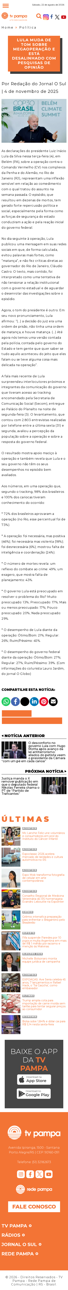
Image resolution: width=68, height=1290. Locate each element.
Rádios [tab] (11, 1235)
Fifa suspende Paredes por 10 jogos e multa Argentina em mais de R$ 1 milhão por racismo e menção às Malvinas (44, 942)
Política (28, 27)
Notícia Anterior (25, 735)
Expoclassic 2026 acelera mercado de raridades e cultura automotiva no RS (42, 857)
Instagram (46, 17)
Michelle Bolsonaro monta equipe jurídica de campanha (41, 960)
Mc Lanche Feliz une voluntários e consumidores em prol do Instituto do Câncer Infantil (43, 836)
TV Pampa (14, 20)
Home (8, 27)
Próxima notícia (44, 771)
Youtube (63, 17)
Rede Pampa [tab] (18, 1254)
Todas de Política (32, 721)
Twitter (57, 17)
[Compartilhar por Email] (53, 701)
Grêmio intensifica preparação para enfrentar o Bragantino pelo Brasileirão (43, 919)
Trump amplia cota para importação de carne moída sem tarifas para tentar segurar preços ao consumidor (44, 1005)
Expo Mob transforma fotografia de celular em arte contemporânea (43, 878)
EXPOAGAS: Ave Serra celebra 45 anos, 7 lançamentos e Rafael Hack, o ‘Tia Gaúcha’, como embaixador (44, 984)
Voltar (18, 713)
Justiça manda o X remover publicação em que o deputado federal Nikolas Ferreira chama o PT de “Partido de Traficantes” (20, 786)
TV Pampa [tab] (14, 1226)
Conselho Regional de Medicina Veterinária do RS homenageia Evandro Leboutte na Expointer (43, 898)
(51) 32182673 (41, 1162)
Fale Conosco (34, 1206)
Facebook (51, 16)
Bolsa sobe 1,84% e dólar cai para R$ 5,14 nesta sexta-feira (43, 1023)
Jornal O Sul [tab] (19, 1244)
